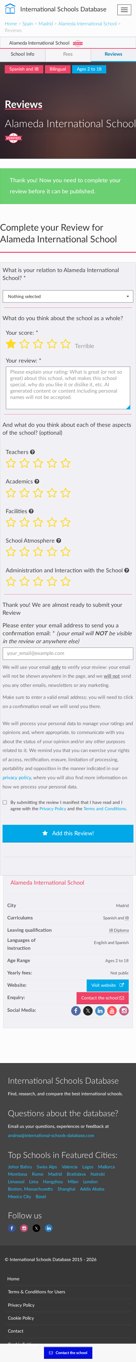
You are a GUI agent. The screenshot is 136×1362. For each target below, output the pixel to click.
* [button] (24, 278)
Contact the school (100, 998)
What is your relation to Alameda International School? (61, 274)
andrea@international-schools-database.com (51, 1135)
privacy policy (17, 777)
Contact (15, 1331)
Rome (37, 1174)
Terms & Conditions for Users (36, 1292)
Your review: (21, 361)
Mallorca (106, 1167)
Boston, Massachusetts (30, 1189)
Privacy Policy (53, 809)
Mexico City (19, 1196)
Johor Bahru (20, 1167)
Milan (73, 1181)
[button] (32, 452)
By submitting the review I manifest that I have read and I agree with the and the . (68, 805)
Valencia (69, 1167)
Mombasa (17, 1174)
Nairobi (97, 1174)
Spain (27, 24)
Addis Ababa (92, 1189)
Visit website (105, 985)
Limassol (16, 1181)
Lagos (87, 1167)
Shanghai (66, 1189)
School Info (22, 54)
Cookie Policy (21, 1318)
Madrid (46, 24)
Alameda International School (87, 24)
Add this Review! (72, 833)
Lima (33, 1181)
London (90, 1181)
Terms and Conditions (104, 809)
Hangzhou (53, 1181)
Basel (41, 1196)
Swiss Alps (47, 1167)
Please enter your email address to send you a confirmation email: (67, 633)
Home (11, 24)
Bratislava (76, 1174)
